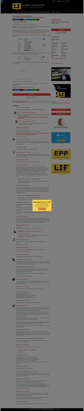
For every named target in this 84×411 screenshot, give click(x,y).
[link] (42, 200)
